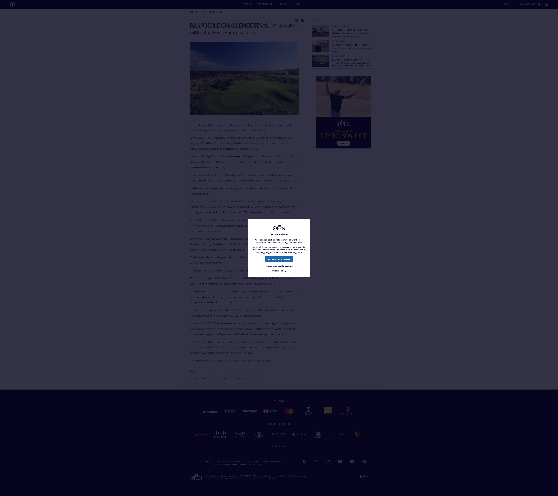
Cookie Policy (279, 270)
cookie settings (285, 265)
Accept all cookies (279, 259)
